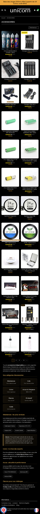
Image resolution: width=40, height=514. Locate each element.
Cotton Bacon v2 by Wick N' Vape (10, 325)
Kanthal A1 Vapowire (10, 216)
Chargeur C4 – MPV (30, 79)
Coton (11, 389)
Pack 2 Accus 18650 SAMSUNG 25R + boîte (29, 132)
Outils (11, 407)
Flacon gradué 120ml (29, 352)
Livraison (15, 503)
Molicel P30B (8, 476)
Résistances (11, 381)
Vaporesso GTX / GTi (24, 426)
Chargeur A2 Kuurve (10, 79)
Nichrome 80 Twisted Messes (10, 270)
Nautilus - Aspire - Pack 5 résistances (29, 325)
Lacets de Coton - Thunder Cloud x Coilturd (30, 270)
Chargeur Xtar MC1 (10, 104)
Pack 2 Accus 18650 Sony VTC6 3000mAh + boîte (29, 160)
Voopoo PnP (8, 430)
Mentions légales (24, 503)
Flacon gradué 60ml (10, 352)
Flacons (11, 398)
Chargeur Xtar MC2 (29, 104)
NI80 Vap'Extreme (10, 242)
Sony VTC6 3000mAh (10, 472)
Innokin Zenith (19, 430)
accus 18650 (8, 466)
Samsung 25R (24, 472)
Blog (17, 505)
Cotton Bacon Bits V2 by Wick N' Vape (10, 296)
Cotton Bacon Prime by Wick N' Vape (30, 296)
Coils (28, 381)
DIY (18, 485)
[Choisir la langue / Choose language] (36, 510)
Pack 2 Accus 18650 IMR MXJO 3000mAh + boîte (30, 188)
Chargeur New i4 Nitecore (29, 51)
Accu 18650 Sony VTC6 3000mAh (10, 160)
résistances (8, 418)
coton (33, 452)
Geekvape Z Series (10, 426)
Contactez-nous (6, 503)
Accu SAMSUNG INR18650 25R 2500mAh (10, 132)
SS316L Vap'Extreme (30, 242)
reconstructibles (21, 452)
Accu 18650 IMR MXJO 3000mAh (10, 188)
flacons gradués (27, 485)
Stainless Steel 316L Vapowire (29, 216)
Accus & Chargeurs (29, 389)
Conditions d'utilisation (8, 505)
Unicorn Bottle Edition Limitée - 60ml (10, 51)
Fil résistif (29, 398)
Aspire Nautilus (31, 430)
